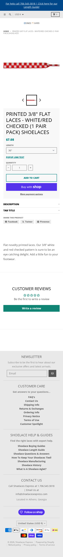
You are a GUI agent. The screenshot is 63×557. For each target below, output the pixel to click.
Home (6, 31)
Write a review (31, 308)
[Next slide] (40, 100)
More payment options (31, 194)
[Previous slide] (23, 100)
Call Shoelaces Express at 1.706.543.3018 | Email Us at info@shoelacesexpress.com (31, 490)
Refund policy (14, 544)
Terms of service (47, 544)
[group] (31, 100)
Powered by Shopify (45, 542)
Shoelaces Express (24, 542)
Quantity (11, 162)
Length (9, 145)
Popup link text (15, 157)
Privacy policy (30, 544)
